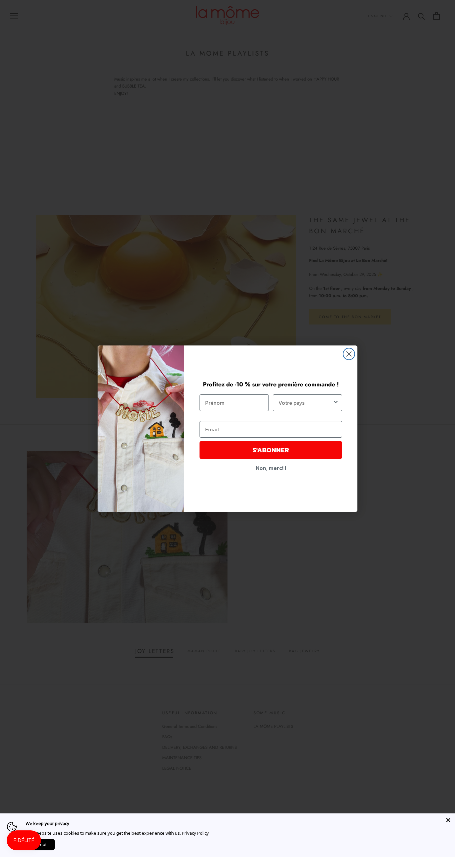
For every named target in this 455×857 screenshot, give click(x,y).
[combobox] (305, 403)
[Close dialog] (349, 354)
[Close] (448, 820)
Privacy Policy (195, 833)
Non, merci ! (271, 468)
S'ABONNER (270, 450)
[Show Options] (335, 403)
